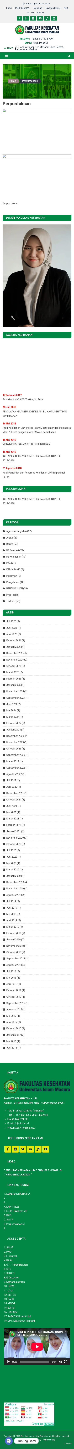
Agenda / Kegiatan (16, 531)
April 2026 (11, 634)
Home (9, 8)
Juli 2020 (11, 850)
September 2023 (15, 755)
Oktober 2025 (13, 666)
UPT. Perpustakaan (17, 1264)
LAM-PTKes (12, 1206)
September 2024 (15, 697)
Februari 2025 (13, 678)
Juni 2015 (11, 1047)
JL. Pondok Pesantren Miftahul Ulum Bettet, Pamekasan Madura (39, 48)
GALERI (30, 12)
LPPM (11, 1286)
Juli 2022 (11, 780)
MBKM (11, 1303)
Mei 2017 (11, 1015)
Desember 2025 (15, 653)
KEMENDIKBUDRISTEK (18, 1193)
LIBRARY (12, 1312)
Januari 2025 (13, 685)
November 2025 (15, 659)
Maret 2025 (12, 672)
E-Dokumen (12, 1277)
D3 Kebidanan (13, 556)
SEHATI (10, 1273)
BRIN (9, 1215)
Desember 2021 (15, 793)
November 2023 (15, 742)
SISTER (12, 1294)
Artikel (9, 537)
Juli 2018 (11, 971)
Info (8, 563)
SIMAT (10, 1247)
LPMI (10, 1290)
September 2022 (15, 767)
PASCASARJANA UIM (19, 1316)
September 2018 (15, 958)
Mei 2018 (11, 977)
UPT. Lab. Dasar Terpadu (21, 1320)
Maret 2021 (12, 818)
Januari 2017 (13, 1035)
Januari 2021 (13, 831)
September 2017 (15, 1003)
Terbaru (10, 601)
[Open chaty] (9, 1441)
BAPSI (11, 1307)
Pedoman (37, 8)
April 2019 (11, 920)
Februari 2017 (13, 1028)
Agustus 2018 (14, 965)
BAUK (11, 1299)
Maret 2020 (12, 869)
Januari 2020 (13, 876)
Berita (9, 544)
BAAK (9, 1260)
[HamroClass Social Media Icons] (7, 1149)
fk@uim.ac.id (40, 43)
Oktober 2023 (13, 748)
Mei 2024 (11, 710)
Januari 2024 (13, 729)
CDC (8, 1269)
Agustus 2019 (14, 895)
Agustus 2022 (14, 774)
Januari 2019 (13, 939)
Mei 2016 (11, 1041)
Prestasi (11, 594)
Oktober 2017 (13, 996)
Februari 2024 (13, 723)
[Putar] (8, 1361)
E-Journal (11, 1256)
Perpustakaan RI (15, 1224)
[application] (37, 1346)
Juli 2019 (11, 901)
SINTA (9, 1219)
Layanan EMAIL (53, 8)
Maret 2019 (12, 926)
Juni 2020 (11, 856)
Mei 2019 (11, 914)
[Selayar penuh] (65, 1361)
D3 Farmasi (12, 550)
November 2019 (15, 888)
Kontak (40, 12)
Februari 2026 (13, 640)
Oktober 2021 (13, 799)
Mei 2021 (11, 812)
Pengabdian (12, 582)
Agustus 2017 (14, 1009)
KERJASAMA (13, 569)
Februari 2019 (13, 933)
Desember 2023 (15, 736)
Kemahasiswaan (15, 1281)
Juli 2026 (11, 621)
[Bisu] (60, 1361)
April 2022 (11, 786)
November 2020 (15, 837)
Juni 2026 (11, 627)
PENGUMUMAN (22, 8)
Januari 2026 (13, 646)
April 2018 (11, 984)
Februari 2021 (13, 825)
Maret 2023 (12, 761)
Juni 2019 (11, 907)
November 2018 (15, 946)
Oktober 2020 (13, 844)
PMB (66, 8)
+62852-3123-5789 (42, 39)
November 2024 (15, 691)
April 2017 (11, 1022)
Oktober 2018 (13, 952)
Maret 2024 (12, 716)
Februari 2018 (13, 990)
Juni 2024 (11, 704)
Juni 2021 (11, 806)
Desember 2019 (15, 882)
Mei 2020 (11, 863)
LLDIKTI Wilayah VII (16, 1211)
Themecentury (48, 1440)
